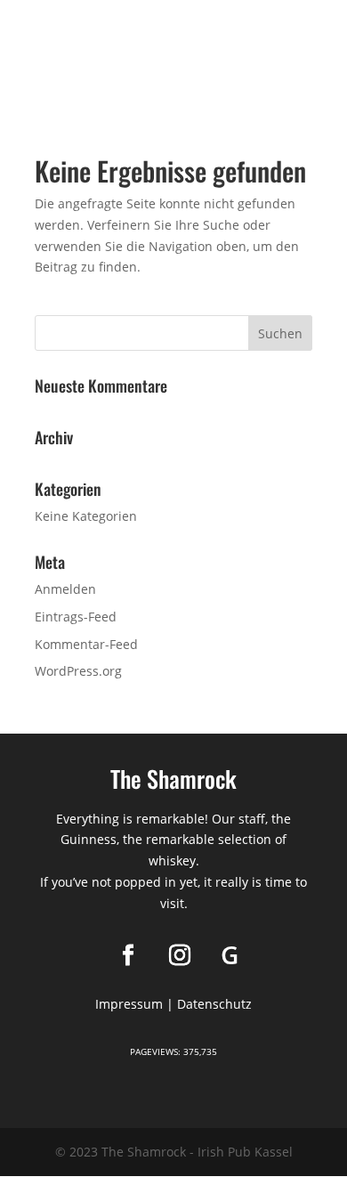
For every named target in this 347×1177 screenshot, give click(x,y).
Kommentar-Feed (86, 644)
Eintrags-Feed (76, 616)
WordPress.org (78, 670)
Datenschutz (214, 1003)
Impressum (129, 1003)
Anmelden (65, 588)
